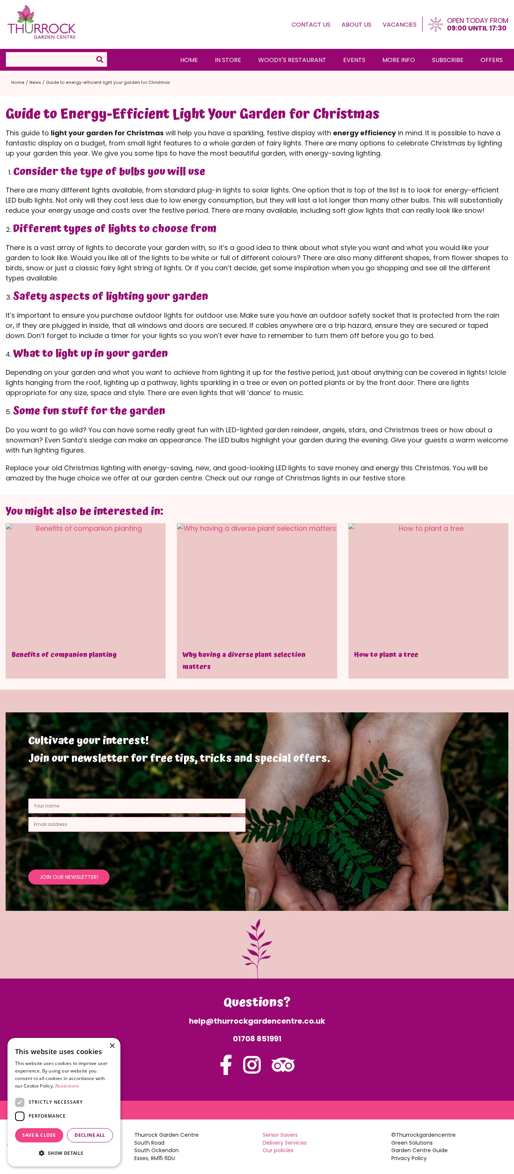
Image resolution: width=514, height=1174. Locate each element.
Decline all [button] (90, 1135)
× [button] (112, 1046)
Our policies (278, 1150)
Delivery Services (285, 1143)
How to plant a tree (386, 654)
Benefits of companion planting (64, 654)
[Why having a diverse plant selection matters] (257, 583)
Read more (67, 1086)
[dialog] (64, 1102)
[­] (226, 1069)
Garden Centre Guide (419, 1150)
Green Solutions (412, 1143)
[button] (64, 1153)
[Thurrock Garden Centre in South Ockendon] (42, 22)
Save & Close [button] (39, 1135)
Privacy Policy (409, 1158)
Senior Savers (280, 1135)
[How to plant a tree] (428, 583)
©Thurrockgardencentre (423, 1135)
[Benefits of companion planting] (86, 583)
